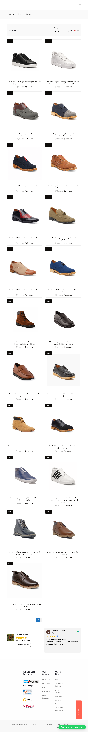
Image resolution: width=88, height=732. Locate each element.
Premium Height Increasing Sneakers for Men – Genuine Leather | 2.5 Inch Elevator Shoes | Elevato (63, 500)
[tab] (75, 30)
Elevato (20, 724)
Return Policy (59, 697)
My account (46, 679)
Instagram (74, 724)
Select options (20, 81)
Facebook (49, 724)
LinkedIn (58, 724)
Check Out (46, 691)
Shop (20, 14)
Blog (56, 679)
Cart (43, 687)
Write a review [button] (23, 645)
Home (9, 14)
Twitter (66, 724)
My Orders (46, 683)
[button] (72, 727)
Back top (79, 711)
